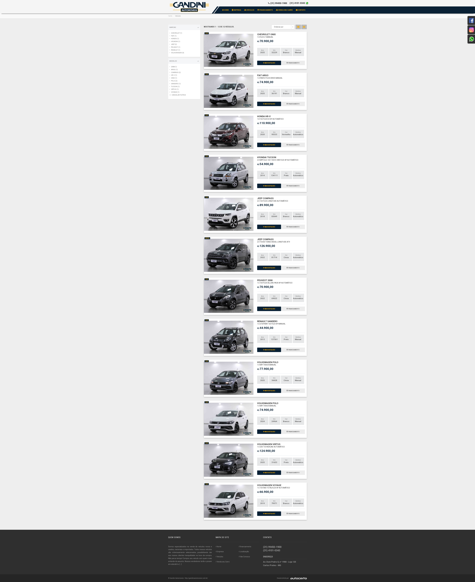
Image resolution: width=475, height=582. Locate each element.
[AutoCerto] (298, 578)
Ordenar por (278, 27)
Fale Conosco (245, 557)
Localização (244, 552)
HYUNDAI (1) (175, 41)
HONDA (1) (175, 39)
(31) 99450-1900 (278, 3)
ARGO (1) (174, 69)
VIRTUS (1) (175, 89)
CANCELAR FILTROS (179, 95)
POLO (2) (174, 81)
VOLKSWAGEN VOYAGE (273, 486)
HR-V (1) (174, 75)
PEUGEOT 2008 (274, 281)
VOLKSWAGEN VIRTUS (271, 445)
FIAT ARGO (270, 76)
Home (226, 10)
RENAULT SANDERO (271, 322)
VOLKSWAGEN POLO (267, 363)
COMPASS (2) (176, 72)
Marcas (172, 27)
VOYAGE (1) (175, 92)
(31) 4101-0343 (298, 3)
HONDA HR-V (270, 117)
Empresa (237, 10)
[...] (180, 564)
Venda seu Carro (285, 10)
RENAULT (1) (175, 50)
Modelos (173, 61)
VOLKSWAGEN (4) (177, 53)
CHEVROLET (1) (176, 33)
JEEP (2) (174, 44)
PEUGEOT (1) (175, 47)
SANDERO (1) (176, 84)
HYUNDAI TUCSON (277, 158)
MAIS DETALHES (269, 63)
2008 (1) (174, 67)
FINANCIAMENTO (293, 63)
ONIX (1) (174, 78)
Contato (301, 10)
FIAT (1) (174, 36)
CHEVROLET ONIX (266, 35)
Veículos (250, 10)
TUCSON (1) (175, 86)
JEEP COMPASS (272, 199)
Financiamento (266, 10)
